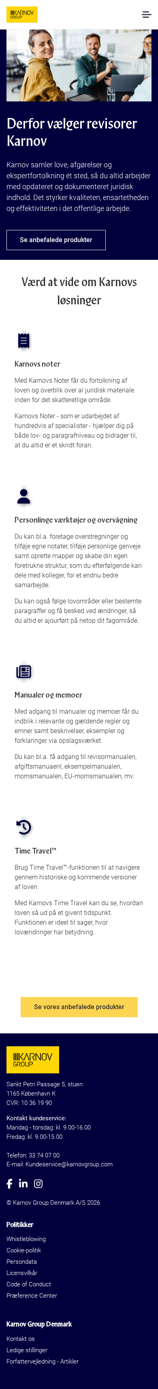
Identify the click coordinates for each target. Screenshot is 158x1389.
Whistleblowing (26, 1239)
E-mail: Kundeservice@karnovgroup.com (59, 1164)
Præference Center (31, 1295)
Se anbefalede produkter (56, 240)
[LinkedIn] (26, 1184)
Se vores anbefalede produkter (79, 1007)
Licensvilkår (21, 1273)
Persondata (21, 1261)
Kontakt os (20, 1339)
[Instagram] (41, 1184)
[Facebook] (12, 1184)
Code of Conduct (28, 1284)
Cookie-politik (23, 1250)
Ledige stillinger (26, 1350)
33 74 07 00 (44, 1155)
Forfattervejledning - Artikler (42, 1361)
